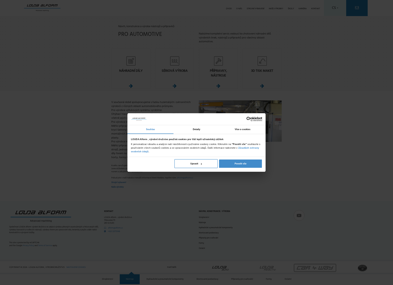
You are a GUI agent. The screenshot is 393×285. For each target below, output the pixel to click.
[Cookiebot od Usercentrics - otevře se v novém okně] (248, 119)
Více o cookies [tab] (242, 129)
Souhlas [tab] (150, 129)
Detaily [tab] (196, 129)
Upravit (194, 163)
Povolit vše (240, 163)
